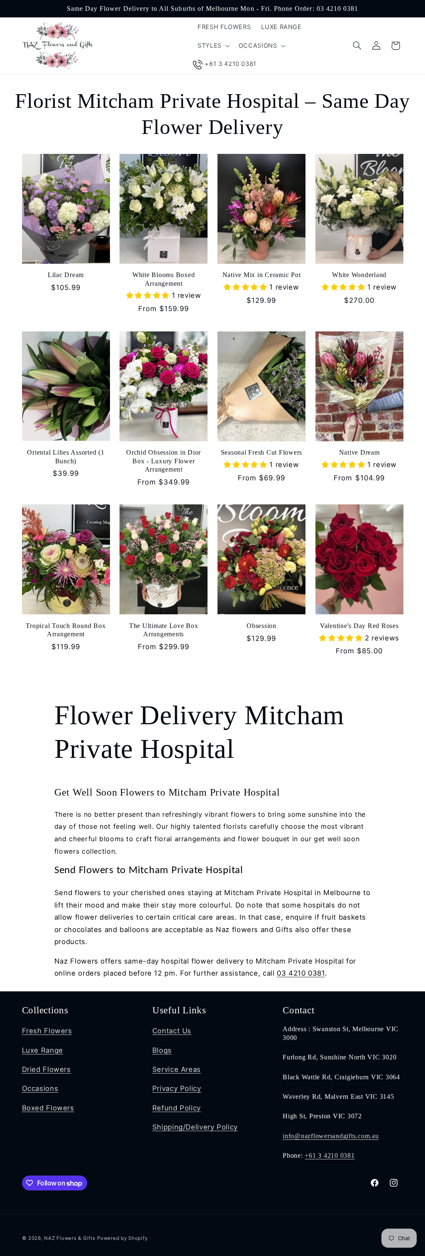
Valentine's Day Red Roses (359, 626)
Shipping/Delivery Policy (195, 1127)
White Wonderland (359, 275)
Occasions (40, 1088)
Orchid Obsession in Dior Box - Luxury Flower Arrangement (163, 461)
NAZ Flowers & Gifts (69, 1238)
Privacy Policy (176, 1088)
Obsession (261, 626)
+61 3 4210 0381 (329, 1155)
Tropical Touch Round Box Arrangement (65, 630)
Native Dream (359, 452)
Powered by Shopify (122, 1238)
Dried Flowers (46, 1069)
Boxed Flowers (48, 1108)
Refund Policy (176, 1108)
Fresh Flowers (47, 1031)
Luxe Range (42, 1050)
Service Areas (176, 1069)
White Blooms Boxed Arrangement (163, 279)
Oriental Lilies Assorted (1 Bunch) (65, 457)
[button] (212, 46)
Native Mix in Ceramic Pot (261, 275)
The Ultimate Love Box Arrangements (163, 630)
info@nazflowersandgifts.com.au (331, 1136)
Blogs (162, 1050)
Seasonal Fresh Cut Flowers (262, 452)
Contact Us (171, 1031)
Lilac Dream (66, 275)
